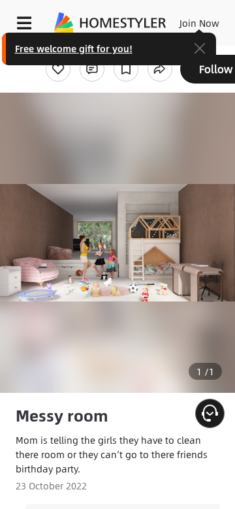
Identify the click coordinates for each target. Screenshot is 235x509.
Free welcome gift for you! (74, 48)
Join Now (199, 23)
